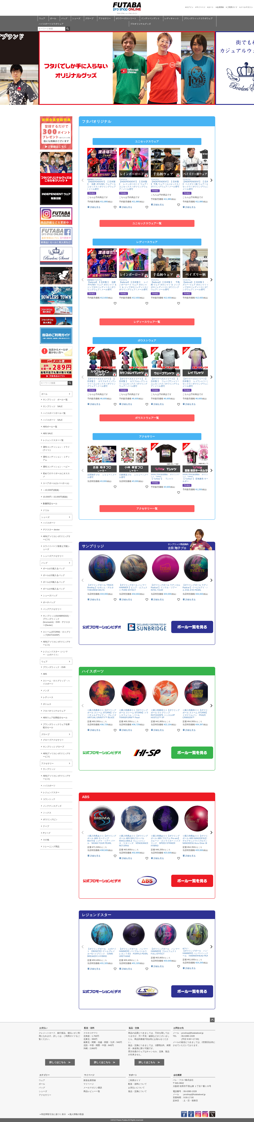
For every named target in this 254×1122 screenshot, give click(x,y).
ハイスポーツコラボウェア (51, 24)
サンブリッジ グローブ (53, 747)
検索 (67, 29)
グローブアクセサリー (53, 740)
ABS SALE (48, 433)
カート (211, 7)
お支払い (43, 1028)
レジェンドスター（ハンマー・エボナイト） (55, 653)
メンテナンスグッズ (52, 806)
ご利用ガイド (232, 7)
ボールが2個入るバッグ (54, 575)
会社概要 (177, 1075)
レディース (48, 697)
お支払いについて (136, 1087)
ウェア (42, 18)
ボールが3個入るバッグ (54, 582)
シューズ (76, 18)
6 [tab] (127, 107)
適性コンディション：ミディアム (56, 458)
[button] (82, 180)
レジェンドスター (51, 792)
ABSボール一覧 (50, 426)
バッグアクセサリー (52, 609)
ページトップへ (212, 1020)
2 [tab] (119, 107)
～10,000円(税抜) (51, 490)
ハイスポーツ (49, 523)
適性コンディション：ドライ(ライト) (56, 448)
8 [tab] (131, 107)
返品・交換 (134, 1028)
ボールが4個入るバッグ (54, 589)
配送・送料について (137, 1084)
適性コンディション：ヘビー (56, 466)
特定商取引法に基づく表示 (53, 1114)
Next (250, 70)
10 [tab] (135, 107)
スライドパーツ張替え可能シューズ (56, 547)
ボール (53, 18)
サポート (133, 1075)
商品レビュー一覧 (91, 1091)
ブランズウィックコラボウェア (198, 18)
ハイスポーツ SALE (52, 420)
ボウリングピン (50, 819)
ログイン (189, 7)
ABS (45, 674)
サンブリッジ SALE (52, 406)
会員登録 (220, 7)
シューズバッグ (50, 595)
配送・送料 (89, 1028)
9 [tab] (133, 107)
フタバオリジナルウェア (54, 711)
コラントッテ (49, 799)
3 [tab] (121, 107)
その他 (46, 840)
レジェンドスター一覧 (53, 440)
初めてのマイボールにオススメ (56, 475)
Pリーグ (46, 833)
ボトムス (47, 704)
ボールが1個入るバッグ (54, 568)
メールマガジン (246, 7)
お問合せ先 (178, 1028)
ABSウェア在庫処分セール (55, 717)
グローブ (89, 18)
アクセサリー (104, 18)
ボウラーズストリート (126, 18)
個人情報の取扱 (76, 1114)
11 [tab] (137, 107)
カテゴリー (44, 1075)
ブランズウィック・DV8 (54, 667)
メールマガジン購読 (92, 1087)
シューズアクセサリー (53, 556)
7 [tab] (129, 107)
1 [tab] (117, 107)
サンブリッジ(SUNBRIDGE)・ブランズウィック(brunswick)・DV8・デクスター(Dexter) (57, 620)
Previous (3, 70)
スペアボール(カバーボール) (56, 483)
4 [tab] (123, 107)
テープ (46, 826)
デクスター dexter (51, 529)
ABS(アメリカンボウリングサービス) (56, 538)
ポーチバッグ (49, 602)
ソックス (47, 813)
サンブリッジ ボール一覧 (55, 399)
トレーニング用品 (51, 846)
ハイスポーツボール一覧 (54, 413)
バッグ (64, 18)
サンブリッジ (49, 769)
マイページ (200, 7)
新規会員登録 (89, 1080)
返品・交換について (137, 1091)
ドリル (46, 510)
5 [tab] (125, 107)
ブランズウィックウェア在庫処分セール (56, 726)
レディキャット (171, 18)
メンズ (46, 690)
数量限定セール (50, 503)
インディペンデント (150, 18)
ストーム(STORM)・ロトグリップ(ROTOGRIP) (56, 633)
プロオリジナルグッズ (140, 24)
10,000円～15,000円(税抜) (55, 497)
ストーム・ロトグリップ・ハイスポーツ (56, 682)
